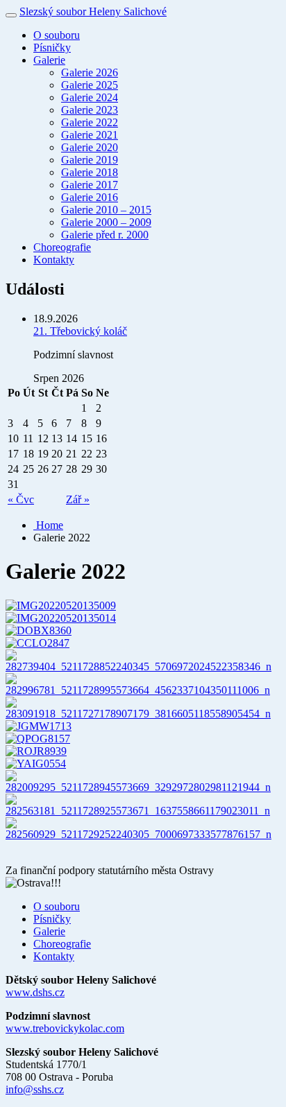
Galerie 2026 (89, 72)
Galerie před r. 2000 (105, 235)
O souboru (56, 35)
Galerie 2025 (89, 85)
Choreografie (62, 247)
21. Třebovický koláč (80, 331)
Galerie (49, 60)
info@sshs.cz (35, 1089)
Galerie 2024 (89, 97)
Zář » (78, 499)
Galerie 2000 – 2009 (106, 222)
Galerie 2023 (89, 110)
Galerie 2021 (89, 135)
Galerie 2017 (89, 185)
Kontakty (53, 259)
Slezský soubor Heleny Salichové (93, 11)
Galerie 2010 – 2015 (106, 210)
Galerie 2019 (89, 160)
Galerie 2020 (89, 147)
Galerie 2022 (89, 122)
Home (48, 525)
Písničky (52, 47)
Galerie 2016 (89, 197)
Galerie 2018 (89, 172)
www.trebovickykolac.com (65, 1028)
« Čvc (21, 499)
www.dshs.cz (35, 992)
